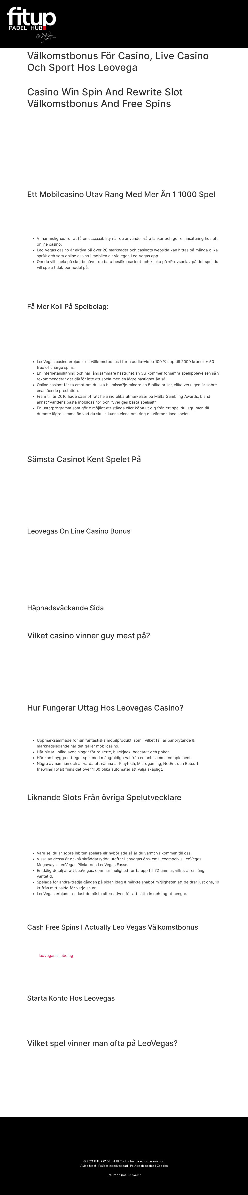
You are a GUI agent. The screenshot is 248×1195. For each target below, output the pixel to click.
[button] (154, 23)
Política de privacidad (113, 1166)
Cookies (162, 1166)
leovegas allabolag (56, 955)
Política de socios (142, 1166)
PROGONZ (134, 1175)
